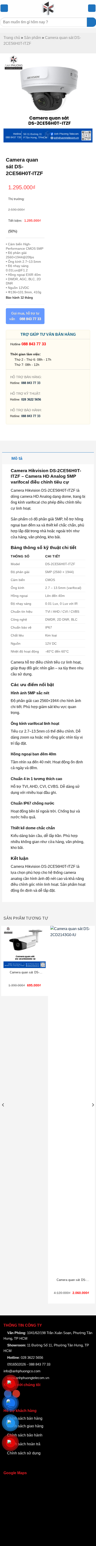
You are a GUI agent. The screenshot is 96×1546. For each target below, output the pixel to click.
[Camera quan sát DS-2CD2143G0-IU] (71, 1101)
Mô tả (16, 458)
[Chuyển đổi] (6, 458)
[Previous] (3, 1114)
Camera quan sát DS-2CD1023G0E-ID (24, 973)
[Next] (92, 1114)
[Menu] (4, 8)
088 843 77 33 (33, 344)
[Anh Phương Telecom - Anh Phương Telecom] (48, 8)
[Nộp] (91, 22)
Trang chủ (11, 38)
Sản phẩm (32, 38)
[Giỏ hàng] (92, 8)
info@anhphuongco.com (22, 1371)
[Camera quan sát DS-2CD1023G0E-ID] (24, 947)
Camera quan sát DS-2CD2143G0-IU (71, 1280)
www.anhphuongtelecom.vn (27, 1378)
